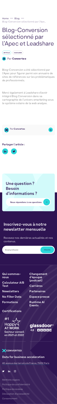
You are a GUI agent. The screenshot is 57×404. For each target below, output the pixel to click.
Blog (16, 18)
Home (5, 18)
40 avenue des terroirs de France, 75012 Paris (25, 363)
